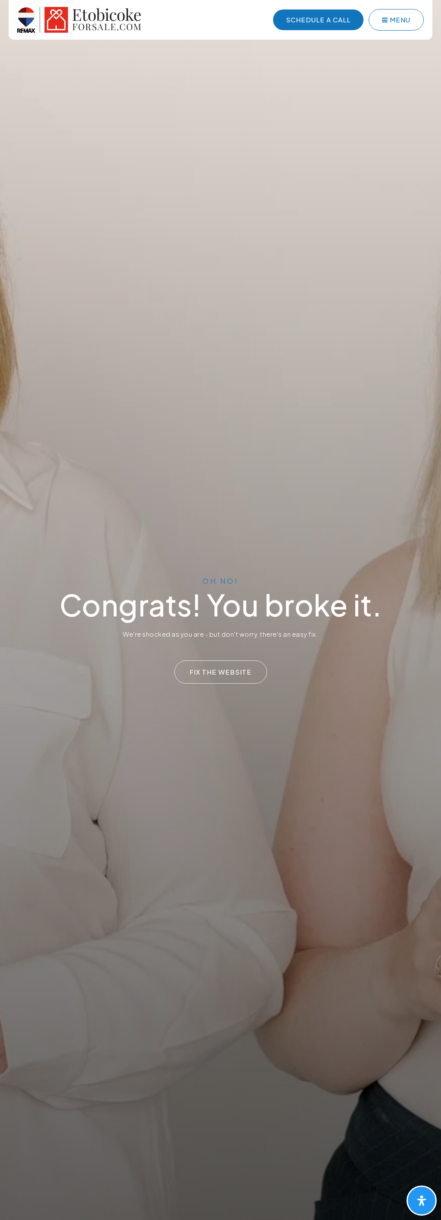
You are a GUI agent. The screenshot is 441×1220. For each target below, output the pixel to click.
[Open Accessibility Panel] (422, 1201)
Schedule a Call (318, 20)
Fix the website (220, 672)
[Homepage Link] (79, 19)
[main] (220, 610)
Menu (399, 20)
